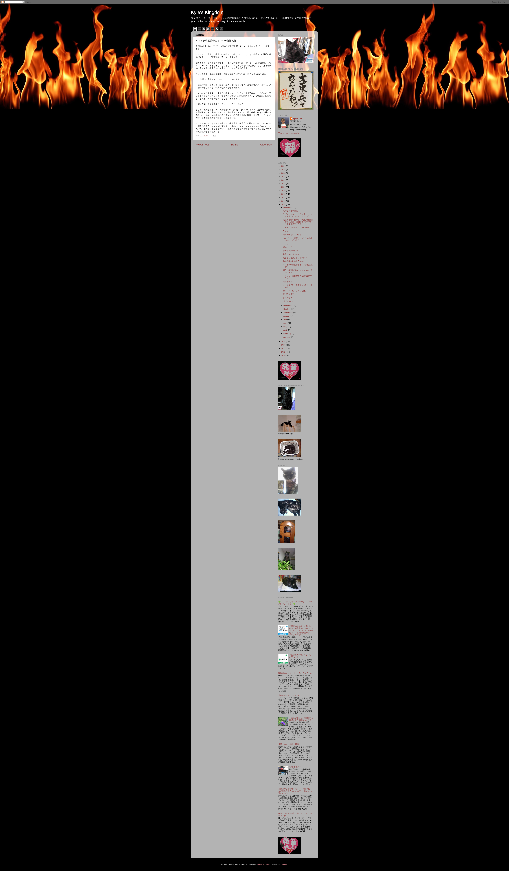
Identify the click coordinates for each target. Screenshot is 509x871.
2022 (283, 180)
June (285, 323)
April (285, 330)
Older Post (266, 144)
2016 (283, 201)
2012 (283, 348)
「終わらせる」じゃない (288, 695)
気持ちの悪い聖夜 (290, 211)
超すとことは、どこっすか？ (295, 258)
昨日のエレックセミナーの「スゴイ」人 (295, 673)
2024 (283, 173)
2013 (283, 345)
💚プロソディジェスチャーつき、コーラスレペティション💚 (295, 603)
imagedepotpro (263, 864)
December (288, 208)
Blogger (284, 864)
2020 (283, 187)
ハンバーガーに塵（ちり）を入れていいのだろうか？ (298, 239)
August (286, 316)
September (288, 313)
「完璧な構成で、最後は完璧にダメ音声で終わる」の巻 (301, 719)
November (288, 306)
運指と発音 (287, 282)
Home (234, 144)
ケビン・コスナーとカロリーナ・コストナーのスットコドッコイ (298, 215)
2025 (283, 170)
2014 (283, 341)
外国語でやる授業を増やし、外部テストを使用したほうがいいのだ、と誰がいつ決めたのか (295, 791)
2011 (283, 352)
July (285, 320)
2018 (283, 194)
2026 (283, 166)
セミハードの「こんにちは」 (295, 291)
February (287, 333)
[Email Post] (214, 135)
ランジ (285, 231)
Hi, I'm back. (288, 301)
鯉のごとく (287, 247)
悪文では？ (287, 298)
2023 (283, 177)
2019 (283, 191)
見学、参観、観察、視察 (288, 744)
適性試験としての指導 (292, 235)
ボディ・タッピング (291, 251)
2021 (283, 184)
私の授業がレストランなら (294, 261)
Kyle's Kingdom (207, 12)
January (287, 337)
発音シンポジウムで (291, 254)
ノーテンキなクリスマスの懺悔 (296, 228)
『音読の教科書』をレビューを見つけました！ (301, 656)
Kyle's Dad (297, 119)
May (285, 327)
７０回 (285, 244)
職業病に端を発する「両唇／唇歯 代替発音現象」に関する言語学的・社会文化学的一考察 (298, 222)
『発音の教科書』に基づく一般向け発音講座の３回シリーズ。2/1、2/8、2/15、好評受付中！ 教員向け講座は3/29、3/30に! (301, 630)
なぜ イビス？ (295, 767)
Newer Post (202, 144)
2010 (283, 355)
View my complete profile (288, 133)
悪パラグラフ (288, 294)
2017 (283, 198)
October (287, 309)
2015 (283, 205)
